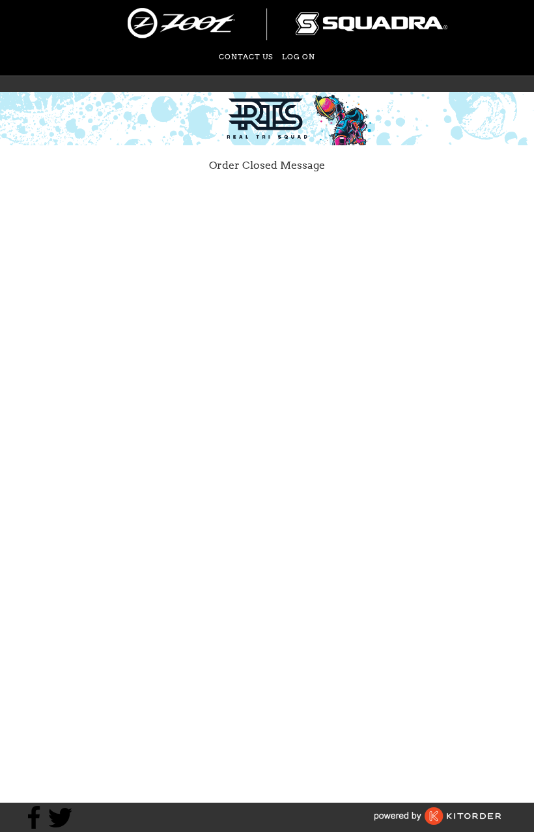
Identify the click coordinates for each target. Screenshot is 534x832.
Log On (298, 56)
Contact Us (246, 56)
